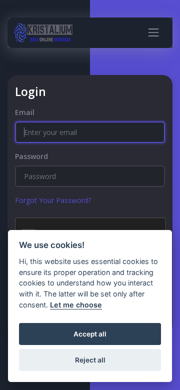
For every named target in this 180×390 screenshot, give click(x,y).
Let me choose (76, 304)
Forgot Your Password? (53, 200)
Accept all (90, 334)
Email (24, 112)
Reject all (90, 360)
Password (31, 156)
